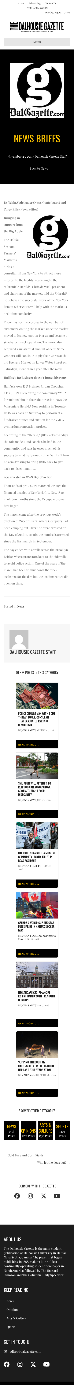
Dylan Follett (31, 865)
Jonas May (28, 730)
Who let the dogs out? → (53, 1162)
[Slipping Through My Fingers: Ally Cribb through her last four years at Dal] (37, 1044)
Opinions (12, 1310)
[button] (17, 1196)
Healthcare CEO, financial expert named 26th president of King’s (36, 996)
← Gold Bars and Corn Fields (23, 1155)
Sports (10, 1327)
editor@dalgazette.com (25, 1351)
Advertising (35, 3)
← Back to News (37, 168)
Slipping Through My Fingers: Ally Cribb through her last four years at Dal (36, 1066)
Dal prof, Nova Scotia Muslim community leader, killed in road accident (36, 856)
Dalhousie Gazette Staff (50, 156)
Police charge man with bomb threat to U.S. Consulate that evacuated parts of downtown (37, 719)
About (21, 3)
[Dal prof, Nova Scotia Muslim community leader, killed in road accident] (37, 835)
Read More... (27, 744)
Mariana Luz (29, 1074)
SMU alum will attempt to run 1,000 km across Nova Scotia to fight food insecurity (34, 789)
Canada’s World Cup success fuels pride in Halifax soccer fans (36, 926)
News (20, 606)
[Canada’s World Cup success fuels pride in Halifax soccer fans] (37, 905)
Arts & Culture (16, 1318)
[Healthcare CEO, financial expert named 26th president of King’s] (37, 975)
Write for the (37, 7)
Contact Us (50, 3)
